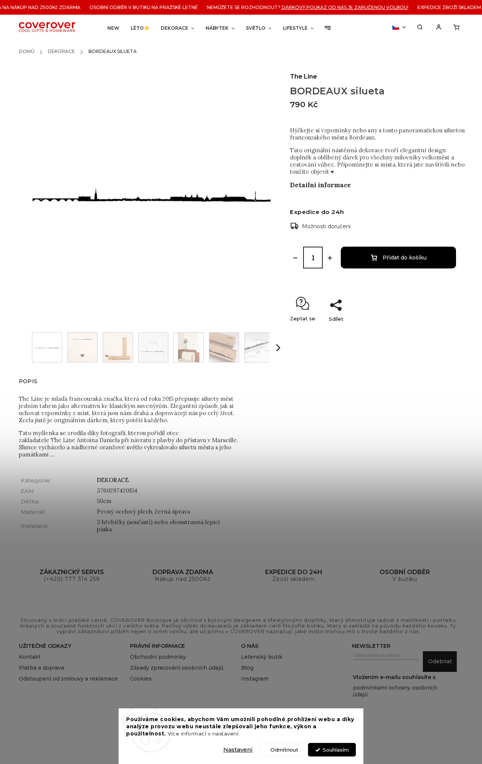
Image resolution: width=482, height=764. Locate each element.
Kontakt (30, 656)
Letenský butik (261, 656)
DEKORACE (113, 480)
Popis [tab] (28, 381)
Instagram (254, 678)
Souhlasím (336, 750)
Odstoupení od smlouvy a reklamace (68, 678)
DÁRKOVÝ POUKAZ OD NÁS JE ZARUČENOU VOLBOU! (340, 7)
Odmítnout (284, 750)
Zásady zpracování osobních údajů (176, 667)
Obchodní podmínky (158, 656)
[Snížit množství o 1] (295, 258)
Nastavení (238, 749)
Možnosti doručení (326, 226)
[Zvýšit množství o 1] (329, 258)
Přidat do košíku (405, 257)
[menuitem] (113, 28)
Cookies (141, 678)
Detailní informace (320, 185)
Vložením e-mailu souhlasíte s (395, 686)
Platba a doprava (41, 667)
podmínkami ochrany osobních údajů (395, 691)
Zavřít (442, 332)
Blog (247, 667)
